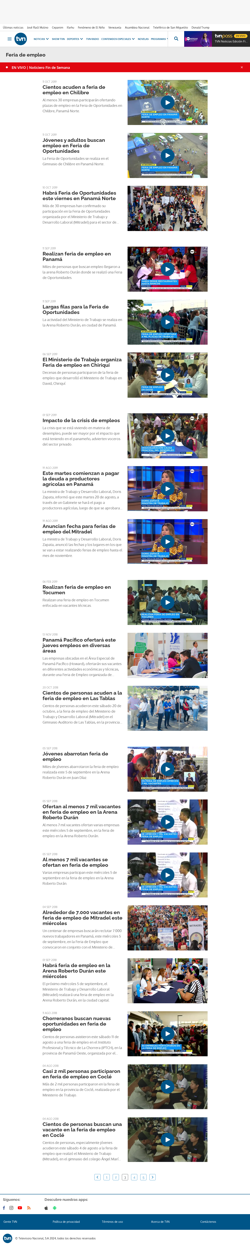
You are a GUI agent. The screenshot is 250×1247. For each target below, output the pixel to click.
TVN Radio (92, 39)
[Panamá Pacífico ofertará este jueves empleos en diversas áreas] (168, 655)
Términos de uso (112, 1221)
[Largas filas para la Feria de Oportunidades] (168, 322)
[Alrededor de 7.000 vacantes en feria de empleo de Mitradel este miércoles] (168, 927)
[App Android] (55, 1208)
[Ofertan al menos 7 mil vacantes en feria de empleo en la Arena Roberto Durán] (168, 821)
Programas (158, 39)
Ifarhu (70, 27)
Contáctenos (208, 1221)
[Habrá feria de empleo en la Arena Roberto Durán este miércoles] (168, 980)
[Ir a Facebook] (4, 1208)
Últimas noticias (13, 27)
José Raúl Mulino (37, 27)
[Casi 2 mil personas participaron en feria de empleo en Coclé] (168, 1086)
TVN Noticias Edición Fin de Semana (231, 41)
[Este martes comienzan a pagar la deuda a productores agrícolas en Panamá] (168, 488)
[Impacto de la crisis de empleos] (168, 435)
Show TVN (58, 39)
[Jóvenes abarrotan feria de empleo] (168, 769)
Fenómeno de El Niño (91, 27)
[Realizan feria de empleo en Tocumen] (168, 602)
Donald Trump (200, 27)
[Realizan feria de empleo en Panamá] (168, 269)
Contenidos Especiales (116, 39)
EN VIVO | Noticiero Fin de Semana (41, 67)
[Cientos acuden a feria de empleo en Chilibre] (168, 102)
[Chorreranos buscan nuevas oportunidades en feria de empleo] (168, 1033)
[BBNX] (7, 1238)
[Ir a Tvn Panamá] (20, 39)
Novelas (143, 39)
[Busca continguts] (176, 39)
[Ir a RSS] (30, 1208)
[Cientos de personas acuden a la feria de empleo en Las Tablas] (168, 708)
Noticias (39, 39)
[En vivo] (218, 34)
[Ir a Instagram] (12, 1208)
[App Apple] (47, 1208)
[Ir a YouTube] (21, 1208)
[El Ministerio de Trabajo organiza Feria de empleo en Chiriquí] (168, 374)
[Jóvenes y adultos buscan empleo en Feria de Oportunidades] (168, 155)
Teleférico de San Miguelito (170, 27)
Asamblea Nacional (137, 27)
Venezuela (114, 27)
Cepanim (57, 27)
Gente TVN (10, 1221)
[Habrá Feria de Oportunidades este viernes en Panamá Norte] (168, 208)
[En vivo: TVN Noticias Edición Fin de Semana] (198, 39)
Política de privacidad (66, 1221)
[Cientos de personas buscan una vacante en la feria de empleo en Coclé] (168, 1139)
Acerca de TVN (160, 1221)
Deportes (73, 39)
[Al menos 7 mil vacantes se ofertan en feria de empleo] (168, 874)
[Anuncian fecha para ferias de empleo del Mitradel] (168, 541)
